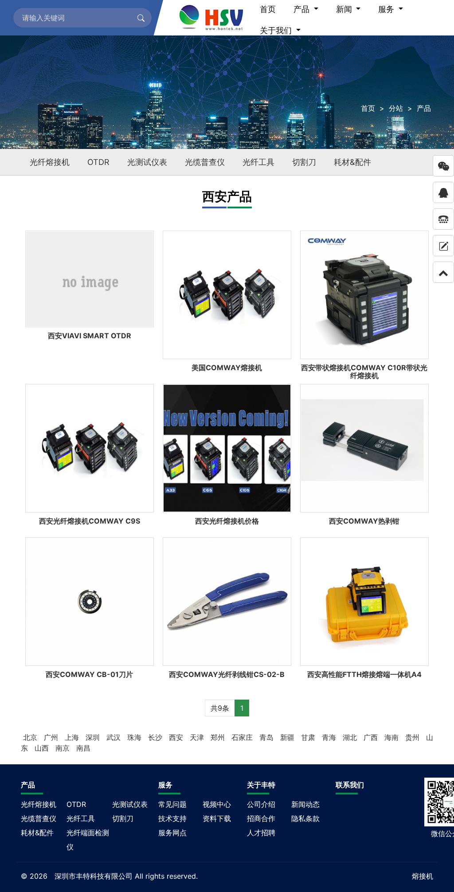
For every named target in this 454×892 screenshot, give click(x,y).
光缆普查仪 (205, 162)
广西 (372, 737)
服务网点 (172, 832)
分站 (396, 108)
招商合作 (261, 818)
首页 (368, 108)
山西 (43, 747)
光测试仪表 (147, 162)
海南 (392, 737)
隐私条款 (305, 818)
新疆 (288, 737)
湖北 (351, 737)
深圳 (94, 737)
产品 (424, 108)
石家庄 (243, 737)
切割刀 (304, 162)
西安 (177, 737)
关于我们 (277, 30)
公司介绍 (261, 804)
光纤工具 (258, 162)
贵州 (413, 737)
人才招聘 (261, 832)
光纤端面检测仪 (88, 839)
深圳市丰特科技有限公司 (94, 876)
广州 (52, 737)
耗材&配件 (352, 162)
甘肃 (309, 737)
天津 (198, 737)
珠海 (135, 737)
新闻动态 (305, 804)
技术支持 (172, 818)
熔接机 (422, 876)
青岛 (267, 737)
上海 (73, 737)
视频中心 (217, 804)
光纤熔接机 (50, 162)
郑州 (219, 737)
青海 (330, 737)
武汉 (114, 737)
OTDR (98, 162)
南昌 (83, 747)
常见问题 (172, 804)
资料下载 (217, 818)
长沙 (156, 737)
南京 (63, 747)
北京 (31, 737)
